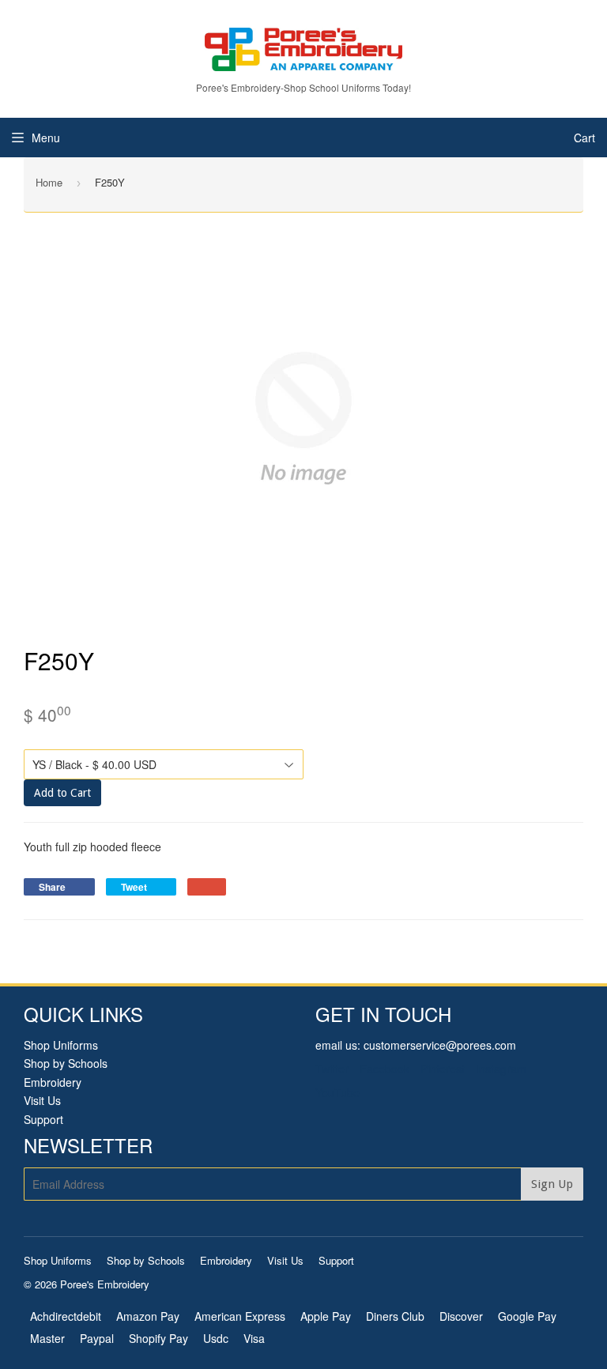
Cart (584, 137)
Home (49, 182)
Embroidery (52, 1082)
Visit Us (42, 1100)
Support (43, 1119)
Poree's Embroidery (104, 1284)
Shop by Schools (65, 1063)
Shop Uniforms (61, 1045)
